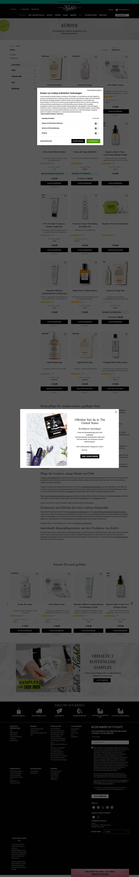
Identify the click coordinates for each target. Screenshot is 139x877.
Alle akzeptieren (93, 141)
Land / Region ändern (90, 456)
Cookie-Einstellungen (46, 141)
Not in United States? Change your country (90, 446)
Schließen (116, 412)
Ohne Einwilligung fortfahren (94, 90)
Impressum (60, 114)
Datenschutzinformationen (48, 114)
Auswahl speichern (78, 141)
